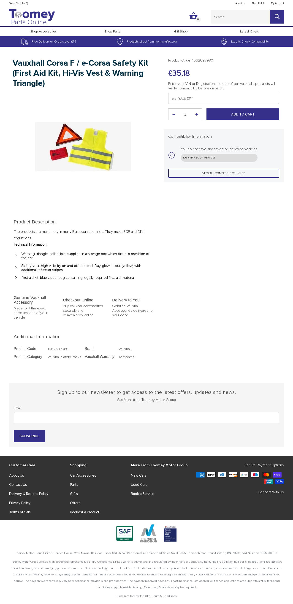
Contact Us (18, 484)
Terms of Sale (20, 512)
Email (17, 408)
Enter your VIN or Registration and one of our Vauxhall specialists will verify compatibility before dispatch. (222, 86)
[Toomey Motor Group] (32, 16)
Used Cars (139, 484)
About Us (16, 475)
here (126, 596)
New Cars (138, 475)
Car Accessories (83, 475)
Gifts (74, 493)
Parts (74, 484)
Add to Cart (243, 114)
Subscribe (29, 436)
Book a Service (142, 493)
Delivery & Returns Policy (28, 493)
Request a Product (84, 512)
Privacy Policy (19, 503)
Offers (75, 503)
